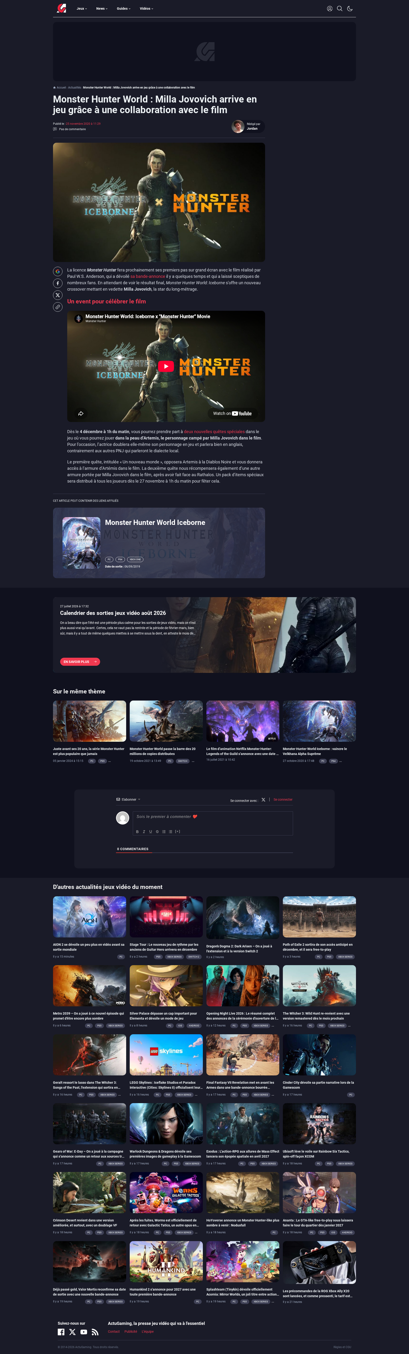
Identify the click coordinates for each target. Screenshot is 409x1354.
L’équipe (148, 1331)
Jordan (252, 128)
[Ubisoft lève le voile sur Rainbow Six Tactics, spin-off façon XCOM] (319, 1123)
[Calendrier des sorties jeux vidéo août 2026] (204, 635)
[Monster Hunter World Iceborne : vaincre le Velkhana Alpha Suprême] (319, 721)
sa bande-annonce (147, 276)
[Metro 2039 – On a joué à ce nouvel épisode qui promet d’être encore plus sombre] (89, 985)
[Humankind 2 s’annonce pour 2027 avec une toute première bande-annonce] (166, 1261)
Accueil (61, 87)
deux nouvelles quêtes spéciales (214, 431)
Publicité (130, 1331)
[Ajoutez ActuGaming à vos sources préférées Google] (57, 271)
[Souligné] (150, 832)
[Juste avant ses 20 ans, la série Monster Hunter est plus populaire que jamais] (89, 721)
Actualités (74, 87)
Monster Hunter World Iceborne (155, 522)
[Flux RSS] (95, 1332)
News (100, 8)
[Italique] (144, 832)
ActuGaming (61, 8)
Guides (122, 8)
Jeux (80, 8)
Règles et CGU (342, 1347)
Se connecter (283, 799)
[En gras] (137, 832)
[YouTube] (83, 1332)
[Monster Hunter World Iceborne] (81, 542)
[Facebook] (61, 1332)
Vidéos (145, 8)
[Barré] (157, 832)
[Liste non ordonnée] (170, 832)
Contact (114, 1331)
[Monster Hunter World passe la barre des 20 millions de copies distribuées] (166, 721)
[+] (177, 831)
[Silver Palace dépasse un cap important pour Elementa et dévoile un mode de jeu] (166, 985)
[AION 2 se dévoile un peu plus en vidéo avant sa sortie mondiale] (89, 916)
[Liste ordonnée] (164, 832)
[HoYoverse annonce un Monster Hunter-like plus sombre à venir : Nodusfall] (243, 1192)
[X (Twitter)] (72, 1332)
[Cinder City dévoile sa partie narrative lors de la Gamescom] (319, 1054)
